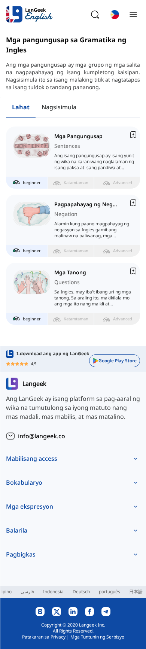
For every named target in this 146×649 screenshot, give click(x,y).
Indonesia (53, 591)
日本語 (136, 591)
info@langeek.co (41, 436)
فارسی (27, 591)
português (109, 591)
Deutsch (81, 591)
